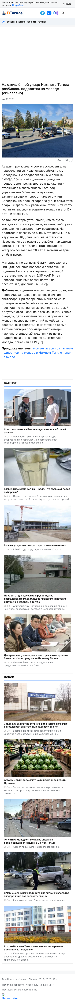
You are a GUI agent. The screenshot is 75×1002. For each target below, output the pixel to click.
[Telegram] (42, 13)
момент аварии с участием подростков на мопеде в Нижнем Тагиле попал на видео (37, 353)
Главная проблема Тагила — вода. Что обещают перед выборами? (37, 490)
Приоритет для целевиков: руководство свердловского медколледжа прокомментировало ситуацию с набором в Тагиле (35, 598)
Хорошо (67, 3)
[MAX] (55, 13)
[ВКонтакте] (49, 13)
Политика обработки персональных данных (26, 984)
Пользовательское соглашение (19, 989)
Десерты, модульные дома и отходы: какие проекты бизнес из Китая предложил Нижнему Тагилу (36, 657)
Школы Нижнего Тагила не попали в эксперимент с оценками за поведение (34, 948)
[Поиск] (63, 13)
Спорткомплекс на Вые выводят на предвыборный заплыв (35, 431)
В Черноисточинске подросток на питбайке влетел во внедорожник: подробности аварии (36, 894)
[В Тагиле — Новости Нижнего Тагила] (19, 12)
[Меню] (71, 13)
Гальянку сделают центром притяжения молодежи (35, 545)
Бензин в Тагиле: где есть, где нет (26, 21)
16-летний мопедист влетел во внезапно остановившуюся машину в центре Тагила (29, 841)
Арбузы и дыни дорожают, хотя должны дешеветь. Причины (35, 781)
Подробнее (18, 5)
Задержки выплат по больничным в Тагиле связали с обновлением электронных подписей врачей (36, 725)
